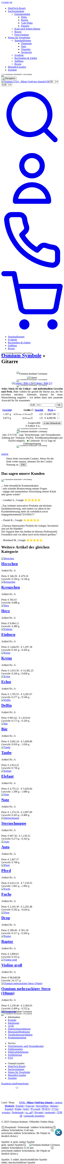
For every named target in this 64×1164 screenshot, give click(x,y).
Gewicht (7, 410)
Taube (6, 752)
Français (29, 1106)
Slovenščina (42, 1106)
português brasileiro (34, 1115)
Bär (4, 729)
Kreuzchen (10, 587)
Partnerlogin (22, 1083)
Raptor (7, 941)
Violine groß (11, 965)
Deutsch (9, 1106)
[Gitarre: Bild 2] (42, 383)
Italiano (54, 1106)
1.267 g (7, 414)
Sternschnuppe (13, 823)
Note (5, 800)
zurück (4, 454)
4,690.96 (50, 418)
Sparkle (39, 410)
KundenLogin (8, 1083)
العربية (29, 1112)
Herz (5, 611)
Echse (6, 682)
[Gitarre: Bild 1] (22, 383)
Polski (18, 1109)
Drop (5, 918)
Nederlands (18, 1112)
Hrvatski (38, 1112)
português (50, 1112)
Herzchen (9, 564)
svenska (6, 1112)
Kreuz (6, 658)
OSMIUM (6, 2)
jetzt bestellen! (8, 1011)
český (26, 1109)
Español (9, 1109)
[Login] (32, 208)
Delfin (6, 705)
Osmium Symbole (21, 355)
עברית (55, 1109)
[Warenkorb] (32, 331)
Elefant (7, 776)
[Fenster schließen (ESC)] (58, 1135)
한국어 (46, 1109)
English (20, 1106)
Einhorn (8, 634)
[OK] (23, 465)
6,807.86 (50, 414)
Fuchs (6, 894)
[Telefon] (32, 269)
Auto (5, 847)
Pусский (35, 1109)
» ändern (40, 1102)
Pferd (6, 870)
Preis (50, 410)
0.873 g (7, 418)
